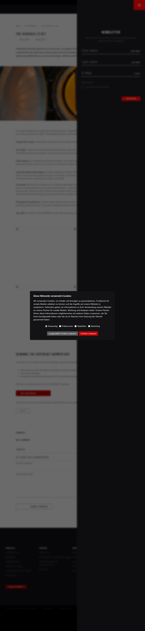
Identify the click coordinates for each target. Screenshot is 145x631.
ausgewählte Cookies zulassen (62, 333)
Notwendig (52, 326)
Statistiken (82, 326)
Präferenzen (67, 326)
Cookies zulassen (88, 333)
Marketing (95, 326)
